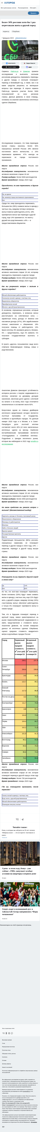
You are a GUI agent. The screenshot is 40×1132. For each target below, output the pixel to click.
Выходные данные (7, 1040)
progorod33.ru (26, 1091)
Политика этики (6, 1050)
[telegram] (23, 819)
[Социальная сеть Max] (29, 67)
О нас (3, 1043)
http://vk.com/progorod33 (9, 1103)
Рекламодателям (23, 8)
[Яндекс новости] (29, 63)
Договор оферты (6, 1063)
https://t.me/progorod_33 (8, 1105)
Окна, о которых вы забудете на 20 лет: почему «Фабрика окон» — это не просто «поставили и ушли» (18, 833)
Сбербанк (16, 31)
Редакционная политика (8, 1046)
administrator (21, 38)
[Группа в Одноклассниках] (6, 1033)
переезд (6, 31)
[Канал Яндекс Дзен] (11, 67)
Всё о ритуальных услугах (8, 8)
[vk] (17, 819)
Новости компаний (7, 1067)
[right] (38, 8)
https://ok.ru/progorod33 (23, 1103)
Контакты (4, 1057)
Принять (33, 13)
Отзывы (4, 1060)
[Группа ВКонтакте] (11, 63)
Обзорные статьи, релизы (9, 1053)
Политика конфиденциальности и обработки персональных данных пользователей (19, 1071)
